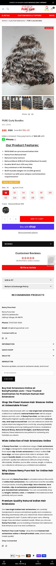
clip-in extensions (18, 487)
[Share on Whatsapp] (29, 114)
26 (23, 197)
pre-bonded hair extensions (15, 490)
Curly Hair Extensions (17, 21)
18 (41, 192)
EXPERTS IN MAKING (28, 2)
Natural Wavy (8, 430)
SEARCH (38, 564)
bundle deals (15, 457)
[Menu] (3, 9)
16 (32, 192)
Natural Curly (43, 430)
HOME (4, 564)
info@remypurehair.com (18, 328)
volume (30, 492)
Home (4, 21)
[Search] (7, 9)
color (21, 492)
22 (5, 197)
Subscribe (8, 379)
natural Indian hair (30, 413)
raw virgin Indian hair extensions (20, 509)
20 (50, 192)
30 (41, 197)
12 (15, 192)
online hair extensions (14, 482)
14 (23, 192)
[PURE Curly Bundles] (16, 103)
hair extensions (45, 446)
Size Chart (19, 187)
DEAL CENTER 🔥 (20, 564)
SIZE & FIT (9, 280)
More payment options (28, 232)
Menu (52, 564)
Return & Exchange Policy (16, 286)
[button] (51, 9)
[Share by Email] (32, 114)
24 (14, 197)
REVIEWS (9, 244)
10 (6, 192)
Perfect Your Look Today (13, 531)
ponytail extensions (37, 487)
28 (32, 197)
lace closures (39, 484)
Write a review (28, 267)
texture (15, 492)
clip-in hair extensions (22, 451)
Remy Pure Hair (30, 416)
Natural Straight (24, 430)
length (7, 492)
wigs (8, 449)
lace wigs (28, 484)
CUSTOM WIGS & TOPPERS (26, 16)
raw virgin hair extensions (41, 411)
